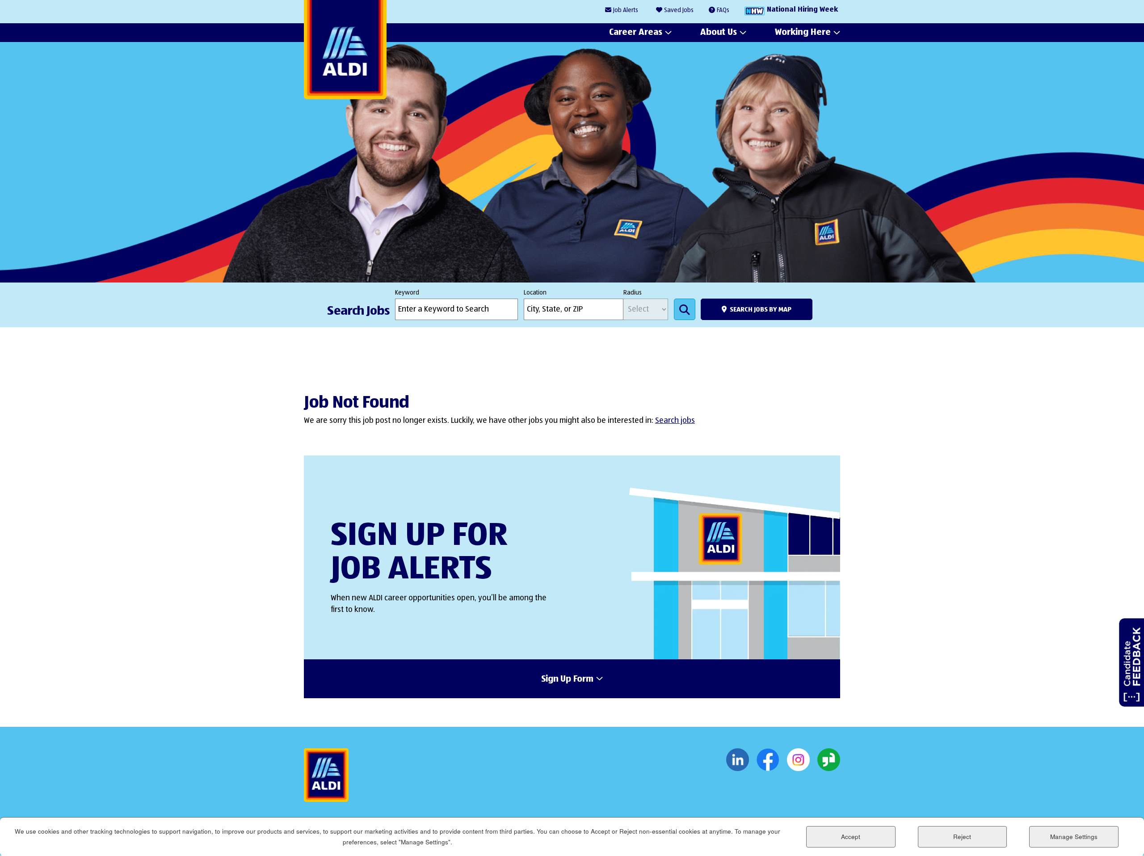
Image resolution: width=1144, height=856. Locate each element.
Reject (962, 836)
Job (625, 10)
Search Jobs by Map (760, 309)
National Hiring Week (802, 9)
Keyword (407, 293)
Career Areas (635, 32)
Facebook (768, 760)
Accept (850, 836)
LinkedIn (737, 760)
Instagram (798, 760)
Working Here (803, 32)
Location (535, 293)
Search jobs (675, 421)
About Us (718, 32)
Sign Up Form (567, 679)
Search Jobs (684, 309)
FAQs (723, 10)
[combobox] (573, 309)
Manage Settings (1074, 836)
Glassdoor (828, 760)
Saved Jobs (679, 10)
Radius (632, 293)
